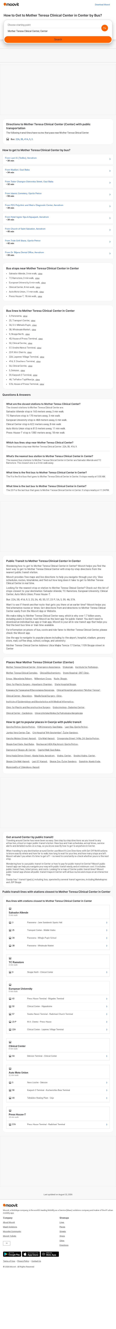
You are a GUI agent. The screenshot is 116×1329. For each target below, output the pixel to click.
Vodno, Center (64, 755)
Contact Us (36, 1261)
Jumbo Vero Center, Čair (18, 732)
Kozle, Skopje (60, 678)
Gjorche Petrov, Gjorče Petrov (20, 727)
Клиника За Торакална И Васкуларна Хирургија (30, 690)
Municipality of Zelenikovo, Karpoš (22, 767)
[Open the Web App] (49, 1254)
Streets (63, 1231)
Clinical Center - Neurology (19, 696)
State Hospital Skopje (65, 684)
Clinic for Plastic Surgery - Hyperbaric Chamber (29, 684)
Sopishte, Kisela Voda (89, 761)
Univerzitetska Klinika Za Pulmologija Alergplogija (59, 713)
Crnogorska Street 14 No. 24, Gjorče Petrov (78, 738)
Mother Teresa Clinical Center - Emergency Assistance (33, 667)
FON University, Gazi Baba (49, 727)
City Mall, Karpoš (46, 738)
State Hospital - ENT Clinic (76, 673)
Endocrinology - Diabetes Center (68, 707)
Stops (62, 1236)
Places (62, 1227)
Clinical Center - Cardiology (19, 713)
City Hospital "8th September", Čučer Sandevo (55, 732)
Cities (62, 1241)
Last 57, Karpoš (39, 761)
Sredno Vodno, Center (84, 755)
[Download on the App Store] (30, 1254)
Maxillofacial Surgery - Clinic (48, 696)
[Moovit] (11, 5)
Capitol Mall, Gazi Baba (49, 750)
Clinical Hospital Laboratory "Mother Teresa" (78, 690)
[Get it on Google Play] (11, 1254)
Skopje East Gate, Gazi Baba (20, 744)
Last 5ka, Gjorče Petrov (76, 727)
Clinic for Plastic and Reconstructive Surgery (28, 707)
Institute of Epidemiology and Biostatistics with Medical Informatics (39, 701)
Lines (62, 1222)
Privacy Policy (23, 1261)
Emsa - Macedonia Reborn (19, 678)
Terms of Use (9, 1261)
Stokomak (68, 667)
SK (7, 1243)
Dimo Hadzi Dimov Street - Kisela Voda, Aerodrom (30, 755)
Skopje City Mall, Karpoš (17, 761)
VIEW (40, 273)
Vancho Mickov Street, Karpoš (21, 738)
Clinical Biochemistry (50, 673)
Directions (64, 1245)
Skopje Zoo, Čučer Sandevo (63, 761)
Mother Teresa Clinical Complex (21, 673)
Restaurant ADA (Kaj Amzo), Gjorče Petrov (57, 744)
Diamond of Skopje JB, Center (20, 750)
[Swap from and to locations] (104, 28)
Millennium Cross (42, 678)
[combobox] (58, 25)
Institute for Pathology (86, 667)
